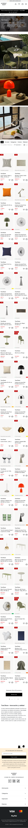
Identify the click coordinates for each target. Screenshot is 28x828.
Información (5, 788)
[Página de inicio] (4, 4)
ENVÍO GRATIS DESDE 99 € (15, 0)
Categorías (13, 142)
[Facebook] (10, 781)
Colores (20, 142)
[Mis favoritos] (19, 4)
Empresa (4, 804)
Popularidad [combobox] (18, 144)
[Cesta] (22, 4)
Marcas (2, 14)
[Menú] (26, 4)
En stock (7, 142)
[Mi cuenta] (15, 4)
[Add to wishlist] (9, 180)
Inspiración (5, 799)
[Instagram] (14, 781)
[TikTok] (18, 781)
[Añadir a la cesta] (12, 180)
